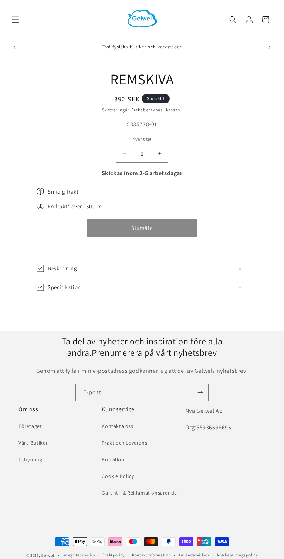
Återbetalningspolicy (237, 555)
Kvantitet (142, 139)
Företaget (30, 426)
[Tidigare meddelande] (14, 47)
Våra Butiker (33, 442)
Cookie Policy (118, 476)
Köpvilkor (113, 459)
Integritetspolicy (78, 555)
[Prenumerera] (200, 392)
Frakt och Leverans (124, 442)
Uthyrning (30, 459)
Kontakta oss (117, 426)
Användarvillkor (194, 555)
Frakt (136, 110)
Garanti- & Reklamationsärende (139, 492)
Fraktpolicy (113, 555)
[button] (15, 19)
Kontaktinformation (151, 555)
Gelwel (47, 555)
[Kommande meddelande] (269, 47)
